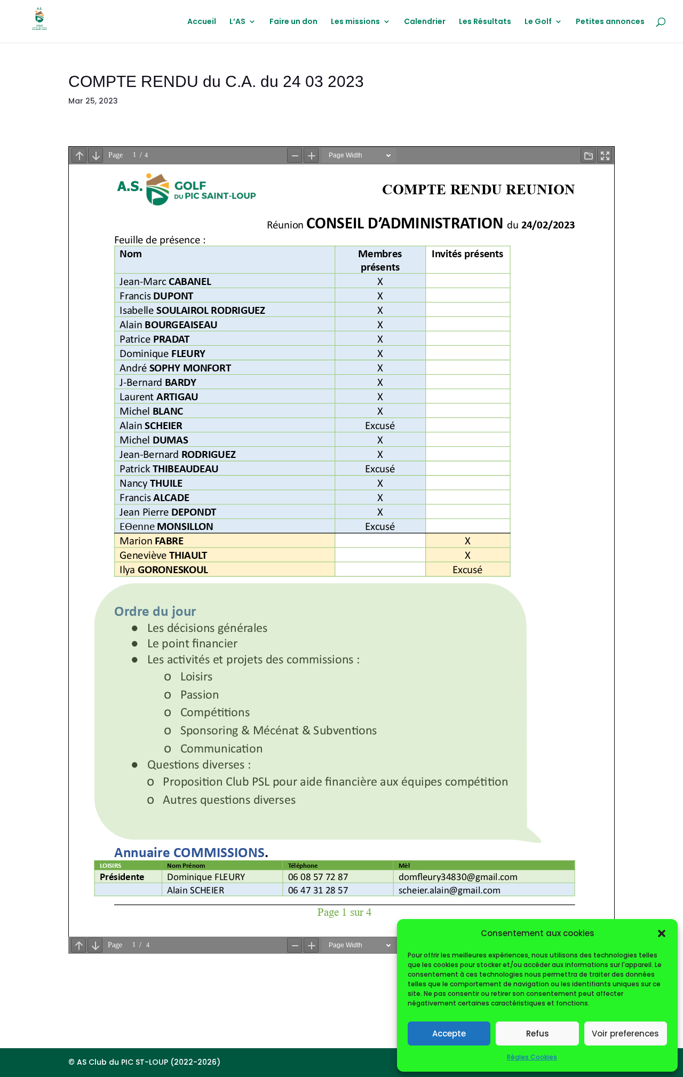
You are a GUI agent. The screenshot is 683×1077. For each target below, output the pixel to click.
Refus (537, 1033)
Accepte (449, 1033)
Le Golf (538, 22)
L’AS (237, 22)
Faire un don (293, 22)
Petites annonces (610, 22)
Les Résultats (485, 22)
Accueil (201, 22)
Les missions (355, 22)
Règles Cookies (532, 1057)
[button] (661, 933)
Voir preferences (625, 1033)
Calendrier (425, 22)
